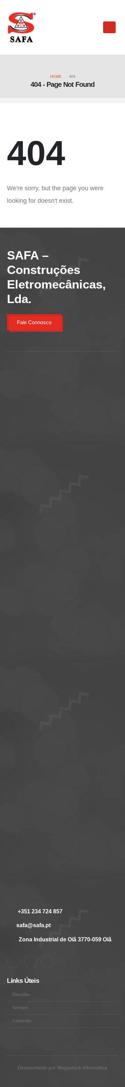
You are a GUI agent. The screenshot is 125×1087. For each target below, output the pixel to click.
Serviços (20, 1007)
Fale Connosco (34, 322)
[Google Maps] (47, 961)
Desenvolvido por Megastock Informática (62, 1067)
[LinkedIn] (30, 961)
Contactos (21, 1021)
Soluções (21, 994)
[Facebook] (13, 961)
